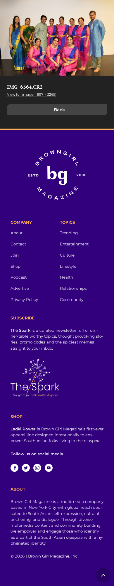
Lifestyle (68, 266)
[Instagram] (37, 468)
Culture (67, 255)
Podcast (19, 277)
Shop (15, 266)
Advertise (20, 288)
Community (71, 299)
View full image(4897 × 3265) (31, 94)
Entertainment (74, 244)
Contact (18, 244)
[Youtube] (49, 468)
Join (15, 255)
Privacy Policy (24, 299)
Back (59, 109)
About (17, 232)
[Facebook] (14, 468)
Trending (69, 232)
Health (66, 277)
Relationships (73, 288)
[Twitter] (26, 468)
